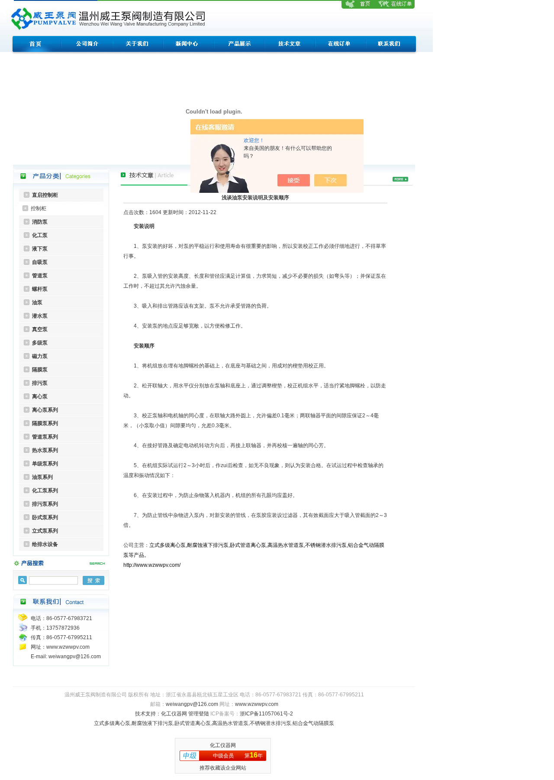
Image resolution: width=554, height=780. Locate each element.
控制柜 (38, 208)
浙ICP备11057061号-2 (266, 714)
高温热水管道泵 (230, 723)
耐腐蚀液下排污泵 (152, 723)
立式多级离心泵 (112, 723)
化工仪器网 (174, 714)
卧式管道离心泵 (192, 723)
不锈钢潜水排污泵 (270, 723)
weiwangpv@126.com (192, 704)
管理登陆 (198, 714)
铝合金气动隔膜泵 (313, 723)
